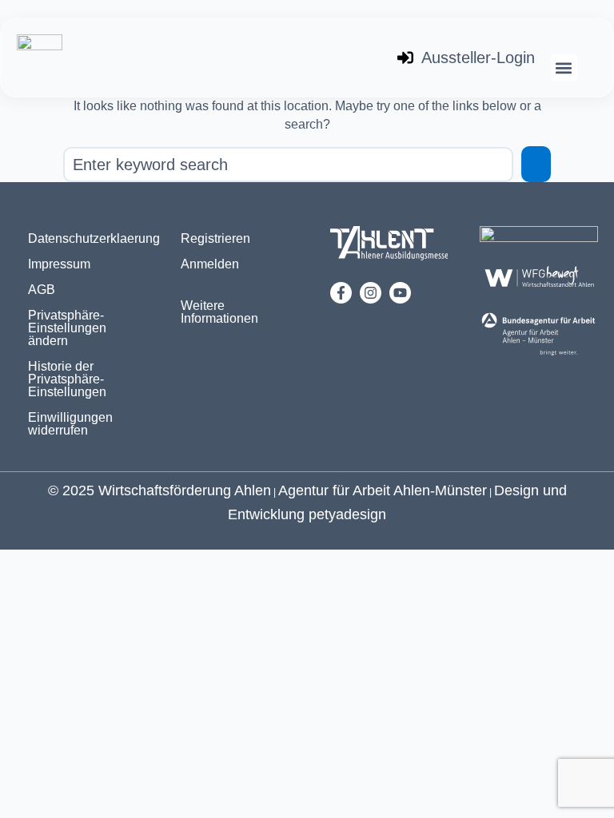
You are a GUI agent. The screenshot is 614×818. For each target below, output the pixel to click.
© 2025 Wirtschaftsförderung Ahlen (159, 490)
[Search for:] (288, 164)
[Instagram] (370, 293)
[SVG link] (389, 246)
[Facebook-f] (341, 293)
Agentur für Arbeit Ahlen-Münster (382, 490)
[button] (564, 67)
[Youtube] (400, 293)
